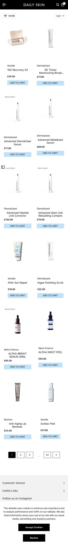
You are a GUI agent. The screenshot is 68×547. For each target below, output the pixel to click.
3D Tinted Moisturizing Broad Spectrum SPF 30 (50, 71)
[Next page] (56, 455)
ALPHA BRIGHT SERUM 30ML (17, 355)
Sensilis (11, 65)
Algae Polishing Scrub (50, 282)
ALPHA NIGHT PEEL (50, 352)
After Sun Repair (17, 282)
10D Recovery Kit (17, 69)
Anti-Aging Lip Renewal (17, 425)
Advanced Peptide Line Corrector (18, 214)
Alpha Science (11, 349)
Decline (34, 538)
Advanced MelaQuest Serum (50, 141)
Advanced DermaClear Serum (17, 143)
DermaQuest (43, 65)
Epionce (8, 419)
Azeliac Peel (47, 423)
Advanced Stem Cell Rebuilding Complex (50, 214)
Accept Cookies (34, 527)
